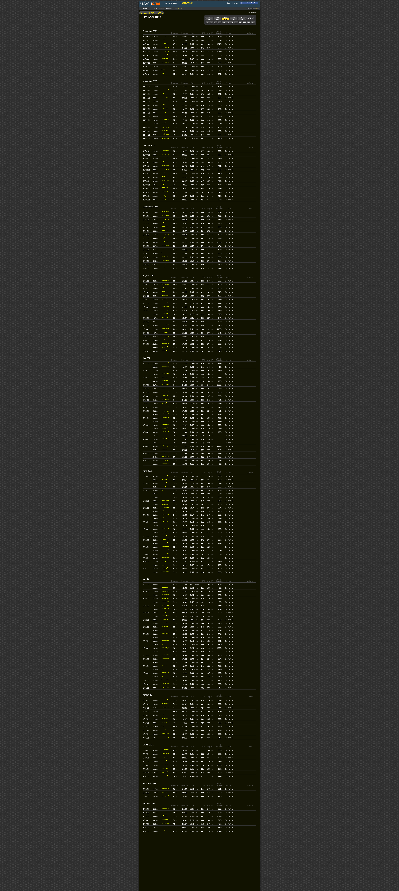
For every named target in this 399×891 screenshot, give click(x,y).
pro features (186, 3)
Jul (232, 22)
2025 (209, 19)
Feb (211, 22)
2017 (242, 19)
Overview (144, 8)
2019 (234, 19)
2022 (225, 17)
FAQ (166, 3)
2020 (234, 17)
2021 (225, 19)
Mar (215, 22)
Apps (170, 3)
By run (154, 8)
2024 (217, 17)
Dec (252, 22)
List (161, 8)
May (223, 22)
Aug (236, 22)
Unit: (247, 8)
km (252, 8)
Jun (228, 22)
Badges (169, 8)
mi (256, 8)
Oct (244, 22)
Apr (219, 22)
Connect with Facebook (249, 3)
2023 (217, 19)
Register (235, 3)
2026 (209, 17)
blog (175, 3)
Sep (240, 22)
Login (229, 3)
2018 (242, 17)
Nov (248, 22)
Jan (207, 22)
